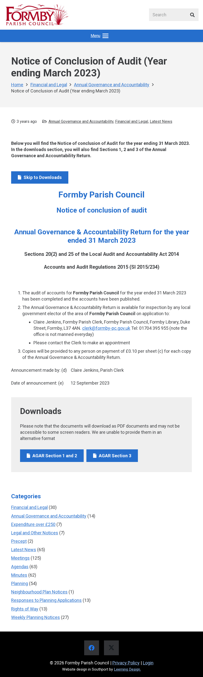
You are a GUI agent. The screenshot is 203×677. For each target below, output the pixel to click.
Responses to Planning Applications (46, 600)
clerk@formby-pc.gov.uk (106, 328)
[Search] (192, 15)
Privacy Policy (126, 662)
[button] (99, 36)
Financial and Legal (131, 121)
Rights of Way (24, 608)
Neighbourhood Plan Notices (39, 591)
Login (148, 662)
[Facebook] (91, 647)
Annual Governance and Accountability (81, 121)
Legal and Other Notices (34, 532)
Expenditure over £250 (33, 524)
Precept (19, 541)
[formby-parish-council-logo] (36, 14)
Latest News (161, 121)
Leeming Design (127, 669)
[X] (111, 647)
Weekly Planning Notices (35, 617)
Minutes (19, 575)
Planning (19, 583)
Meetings (20, 558)
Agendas (19, 566)
